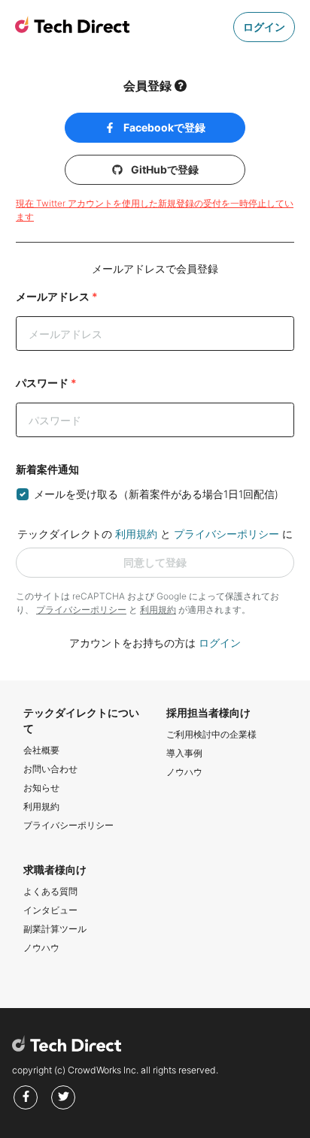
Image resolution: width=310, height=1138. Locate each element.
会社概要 (41, 750)
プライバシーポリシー (226, 533)
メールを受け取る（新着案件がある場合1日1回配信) (156, 493)
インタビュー (50, 910)
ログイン (264, 26)
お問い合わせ (50, 768)
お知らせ (41, 787)
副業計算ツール (55, 928)
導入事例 (184, 753)
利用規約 (136, 533)
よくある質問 (50, 891)
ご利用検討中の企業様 (211, 734)
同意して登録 (155, 562)
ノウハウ (184, 771)
